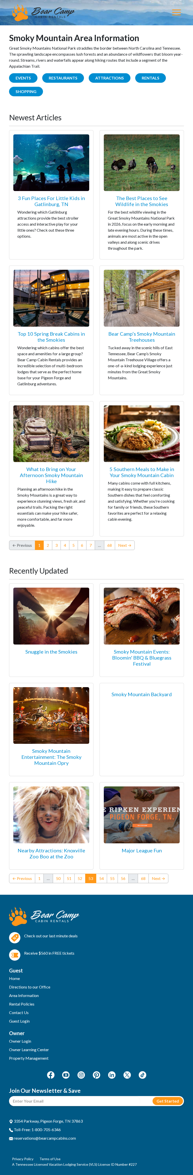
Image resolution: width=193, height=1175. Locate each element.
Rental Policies (21, 1004)
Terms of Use (50, 1159)
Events (23, 77)
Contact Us (19, 1012)
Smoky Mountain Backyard (142, 694)
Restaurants (63, 77)
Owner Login (20, 1041)
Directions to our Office (29, 986)
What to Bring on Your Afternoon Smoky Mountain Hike (51, 475)
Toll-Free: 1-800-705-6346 (37, 1129)
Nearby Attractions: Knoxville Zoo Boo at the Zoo (51, 853)
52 (80, 878)
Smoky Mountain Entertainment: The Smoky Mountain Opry (51, 757)
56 (123, 878)
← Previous (22, 878)
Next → (124, 545)
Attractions (109, 77)
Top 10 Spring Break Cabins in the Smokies (51, 337)
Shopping (26, 91)
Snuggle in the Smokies (51, 652)
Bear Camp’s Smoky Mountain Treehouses (141, 337)
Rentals (150, 77)
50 (58, 878)
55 (112, 878)
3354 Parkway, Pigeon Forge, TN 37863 (48, 1121)
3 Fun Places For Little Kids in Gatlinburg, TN (51, 201)
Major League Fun (142, 850)
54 (101, 878)
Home (14, 978)
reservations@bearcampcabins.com (44, 1138)
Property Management (29, 1058)
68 (109, 545)
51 (69, 878)
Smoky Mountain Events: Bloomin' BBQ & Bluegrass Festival (141, 658)
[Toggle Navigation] (176, 13)
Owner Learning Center (29, 1049)
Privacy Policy (22, 1159)
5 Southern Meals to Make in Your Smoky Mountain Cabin (142, 472)
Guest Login (19, 1021)
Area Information (24, 995)
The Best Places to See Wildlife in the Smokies (141, 201)
